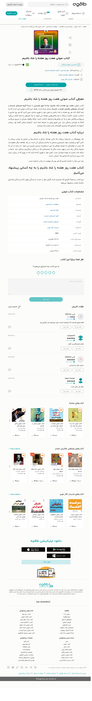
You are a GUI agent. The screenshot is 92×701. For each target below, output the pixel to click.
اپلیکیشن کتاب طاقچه (66, 628)
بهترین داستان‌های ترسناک (26, 658)
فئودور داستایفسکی (26, 652)
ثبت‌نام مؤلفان (64, 673)
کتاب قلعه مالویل (26, 617)
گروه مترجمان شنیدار (51, 216)
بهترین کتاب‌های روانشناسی (26, 660)
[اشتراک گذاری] (70, 38)
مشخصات (47, 18)
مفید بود (78, 348)
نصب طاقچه (11, 13)
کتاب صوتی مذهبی (66, 655)
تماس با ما (67, 614)
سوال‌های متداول (67, 620)
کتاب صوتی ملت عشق (26, 625)
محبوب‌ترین (12, 306)
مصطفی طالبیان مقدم (51, 222)
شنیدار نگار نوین (53, 228)
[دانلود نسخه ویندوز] (58, 556)
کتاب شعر (67, 647)
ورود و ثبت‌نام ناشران (78, 673)
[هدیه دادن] (70, 45)
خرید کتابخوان (66, 625)
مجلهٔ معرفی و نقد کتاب (67, 633)
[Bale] (35, 667)
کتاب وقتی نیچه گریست (26, 630)
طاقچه (84, 27)
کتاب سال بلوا (26, 614)
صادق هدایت (26, 649)
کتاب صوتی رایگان (66, 652)
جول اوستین (54, 210)
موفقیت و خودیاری (51, 27)
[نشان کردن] (70, 52)
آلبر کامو (26, 641)
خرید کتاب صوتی (46, 85)
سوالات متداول (38, 673)
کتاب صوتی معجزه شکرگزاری (26, 633)
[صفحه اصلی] (79, 4)
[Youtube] (26, 667)
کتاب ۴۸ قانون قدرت (26, 622)
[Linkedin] (22, 667)
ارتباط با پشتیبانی (24, 673)
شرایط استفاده (51, 673)
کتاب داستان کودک (66, 658)
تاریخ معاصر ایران (67, 649)
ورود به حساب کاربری (14, 4)
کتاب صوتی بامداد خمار (26, 628)
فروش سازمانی (67, 622)
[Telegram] (31, 667)
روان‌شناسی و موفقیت (65, 27)
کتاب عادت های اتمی (26, 620)
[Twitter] (17, 667)
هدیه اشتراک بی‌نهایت (66, 630)
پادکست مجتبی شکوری (26, 655)
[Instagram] (8, 667)
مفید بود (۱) (78, 327)
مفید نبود (66, 327)
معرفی (71, 18)
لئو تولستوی (26, 644)
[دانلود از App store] (33, 549)
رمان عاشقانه (26, 647)
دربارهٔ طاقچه (66, 617)
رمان (67, 641)
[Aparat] (13, 667)
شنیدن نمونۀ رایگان (69, 65)
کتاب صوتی (77, 27)
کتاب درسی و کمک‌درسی (66, 660)
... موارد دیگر (46, 562)
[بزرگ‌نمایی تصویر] (36, 52)
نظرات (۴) (22, 18)
